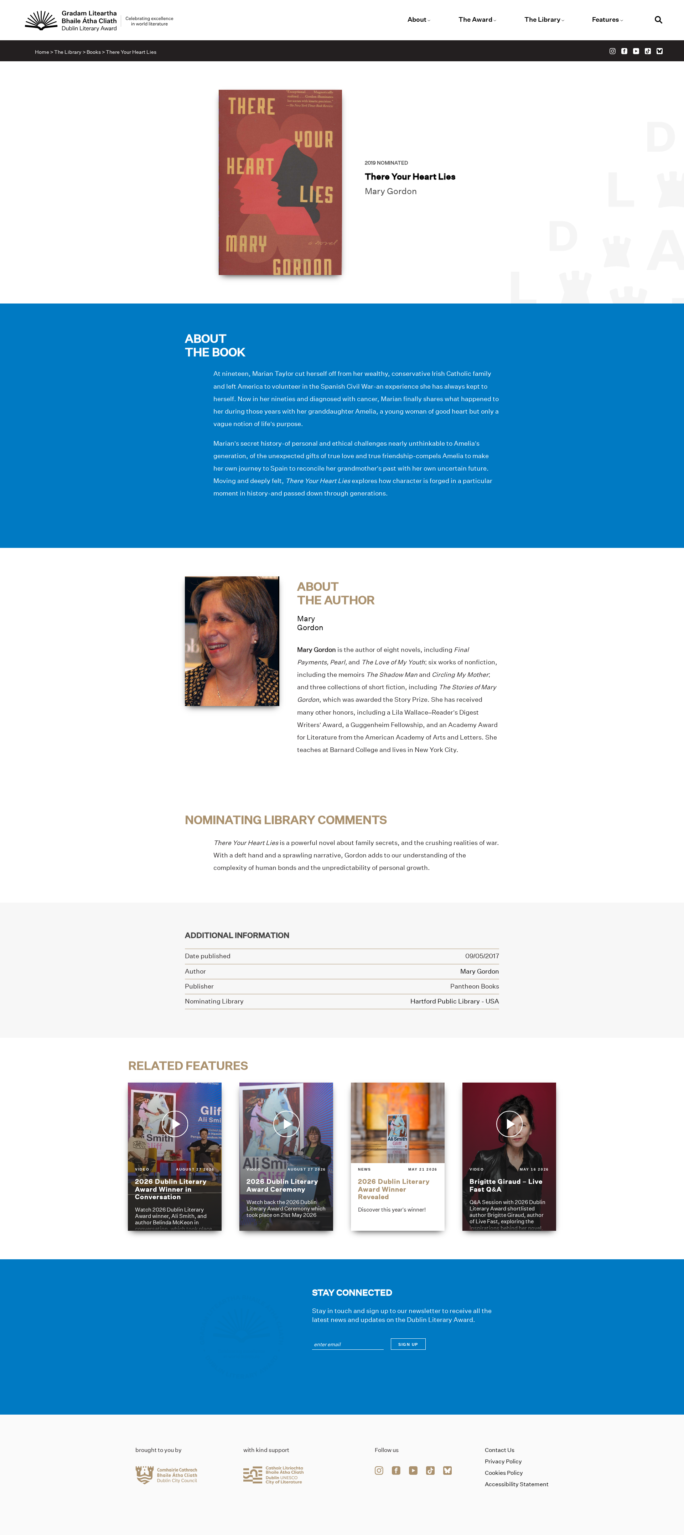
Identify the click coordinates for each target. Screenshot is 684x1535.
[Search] (659, 20)
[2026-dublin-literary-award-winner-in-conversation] (175, 1157)
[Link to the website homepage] (99, 21)
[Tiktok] (648, 51)
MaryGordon (310, 623)
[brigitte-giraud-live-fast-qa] (509, 1157)
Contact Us (499, 1450)
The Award (475, 20)
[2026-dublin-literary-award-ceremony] (286, 1157)
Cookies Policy (504, 1472)
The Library (542, 20)
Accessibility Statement (517, 1484)
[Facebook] (624, 51)
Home (42, 52)
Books (94, 52)
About (417, 20)
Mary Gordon (391, 191)
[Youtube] (636, 51)
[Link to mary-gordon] (232, 640)
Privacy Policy (503, 1461)
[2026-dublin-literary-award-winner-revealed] (398, 1157)
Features (605, 20)
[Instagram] (613, 51)
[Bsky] (660, 51)
